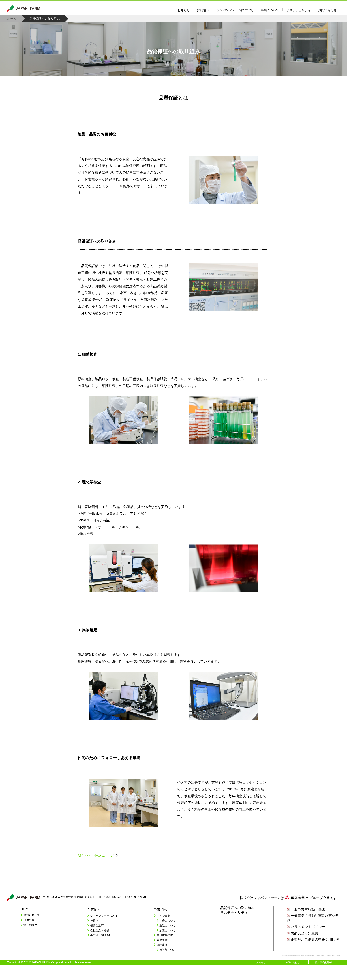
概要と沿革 (97, 925)
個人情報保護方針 (324, 962)
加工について (167, 930)
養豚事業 (162, 939)
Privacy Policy (318, 955)
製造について (167, 925)
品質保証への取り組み (173, 51)
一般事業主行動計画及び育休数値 (313, 918)
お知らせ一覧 (31, 915)
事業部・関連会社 (101, 935)
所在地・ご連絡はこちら (96, 856)
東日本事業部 (165, 935)
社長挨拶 (95, 920)
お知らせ (183, 10)
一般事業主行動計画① (308, 909)
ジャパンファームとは (103, 915)
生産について (167, 920)
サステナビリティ (298, 10)
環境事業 (162, 944)
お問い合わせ (327, 10)
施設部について (168, 949)
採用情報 (203, 10)
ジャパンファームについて (235, 10)
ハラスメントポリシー (308, 927)
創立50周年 (30, 924)
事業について (270, 10)
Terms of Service (331, 955)
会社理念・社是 (99, 930)
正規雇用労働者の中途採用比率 (315, 939)
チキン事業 (163, 915)
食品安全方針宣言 (304, 933)
